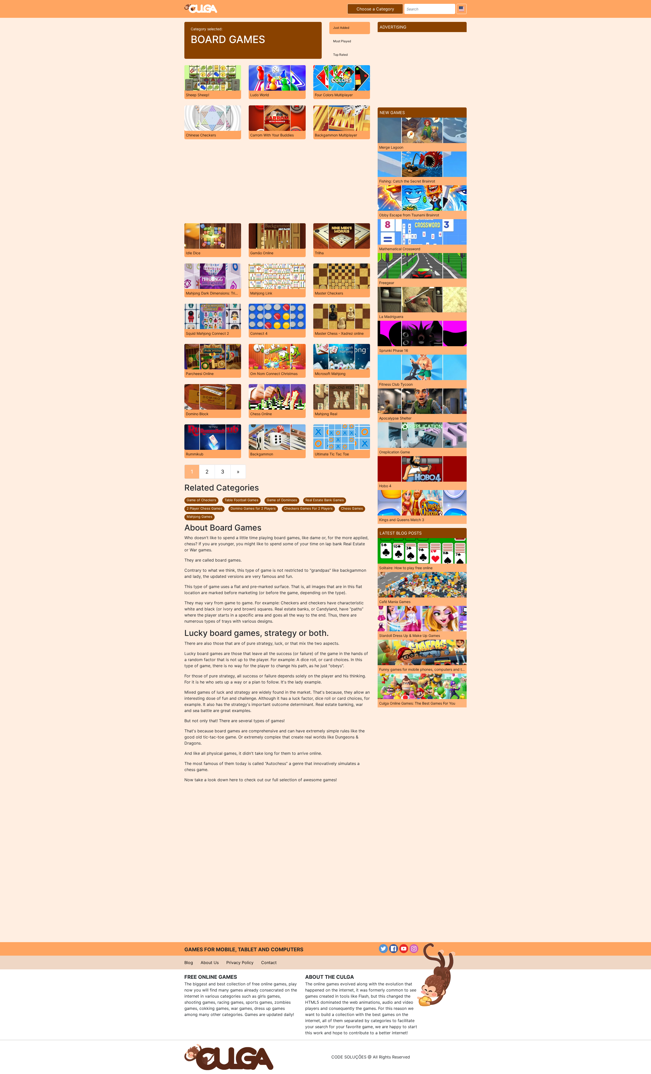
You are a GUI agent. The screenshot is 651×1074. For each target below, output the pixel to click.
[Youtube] (403, 948)
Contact (269, 962)
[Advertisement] (277, 181)
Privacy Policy (240, 962)
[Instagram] (413, 948)
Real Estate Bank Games (324, 500)
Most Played (342, 41)
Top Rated (340, 55)
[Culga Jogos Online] (228, 1056)
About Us (210, 962)
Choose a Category (375, 8)
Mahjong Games (199, 516)
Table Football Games (241, 500)
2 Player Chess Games (204, 508)
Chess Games (352, 508)
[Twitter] (383, 948)
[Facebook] (393, 948)
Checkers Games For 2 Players (308, 508)
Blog (188, 962)
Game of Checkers (201, 500)
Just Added (341, 28)
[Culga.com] (200, 8)
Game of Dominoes (282, 500)
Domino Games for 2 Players (253, 508)
